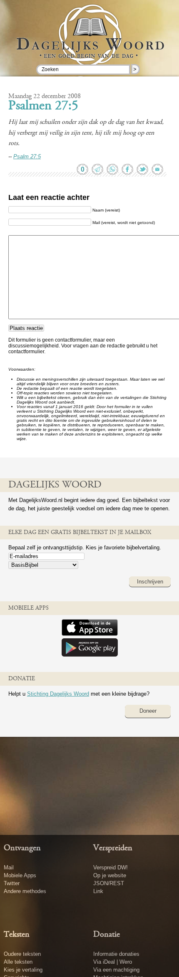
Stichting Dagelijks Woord (58, 694)
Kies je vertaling (23, 970)
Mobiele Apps (20, 875)
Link (98, 891)
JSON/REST (108, 883)
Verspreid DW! (110, 867)
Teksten (17, 934)
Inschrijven (150, 581)
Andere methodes (25, 891)
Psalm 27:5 (27, 156)
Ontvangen (22, 848)
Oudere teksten (22, 954)
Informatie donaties (116, 954)
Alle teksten (18, 962)
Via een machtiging (116, 970)
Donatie (106, 934)
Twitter (12, 883)
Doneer (148, 711)
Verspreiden (112, 848)
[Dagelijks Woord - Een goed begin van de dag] (89, 41)
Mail (9, 867)
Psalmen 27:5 (43, 106)
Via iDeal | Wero (112, 962)
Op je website (109, 875)
